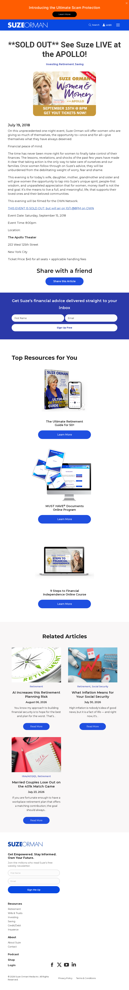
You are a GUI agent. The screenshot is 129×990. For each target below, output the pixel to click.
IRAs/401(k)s (29, 776)
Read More (36, 726)
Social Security (100, 686)
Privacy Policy (65, 978)
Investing (52, 64)
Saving (79, 64)
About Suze (14, 942)
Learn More (64, 14)
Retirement (66, 64)
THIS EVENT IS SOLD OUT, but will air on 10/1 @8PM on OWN (51, 208)
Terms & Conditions (86, 978)
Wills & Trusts (15, 913)
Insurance (13, 929)
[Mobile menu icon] (118, 25)
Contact (12, 946)
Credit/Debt (14, 925)
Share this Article (64, 281)
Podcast (13, 954)
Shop (11, 959)
